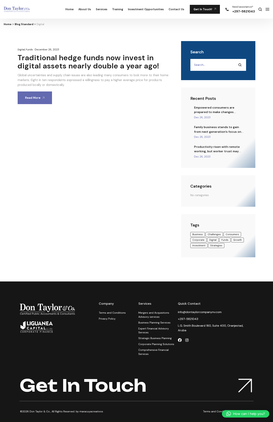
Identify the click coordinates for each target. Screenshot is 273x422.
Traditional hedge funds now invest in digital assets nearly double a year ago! (88, 62)
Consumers (232, 234)
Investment (198, 245)
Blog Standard (24, 24)
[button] (245, 414)
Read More (32, 98)
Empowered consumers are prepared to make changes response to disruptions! (214, 112)
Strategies (216, 245)
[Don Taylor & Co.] (17, 9)
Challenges (214, 234)
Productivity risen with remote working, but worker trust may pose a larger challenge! (217, 151)
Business (197, 234)
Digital (21, 49)
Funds (29, 49)
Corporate (198, 239)
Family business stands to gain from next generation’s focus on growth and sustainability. (217, 131)
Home (8, 24)
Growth (237, 239)
